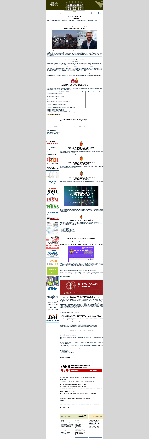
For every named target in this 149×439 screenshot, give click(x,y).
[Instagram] (98, 13)
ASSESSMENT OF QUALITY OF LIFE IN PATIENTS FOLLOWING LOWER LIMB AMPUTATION (74, 395)
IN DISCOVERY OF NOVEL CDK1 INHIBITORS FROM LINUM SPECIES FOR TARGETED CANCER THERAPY (78, 393)
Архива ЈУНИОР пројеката (65, 430)
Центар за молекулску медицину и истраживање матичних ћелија (67, 426)
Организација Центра (78, 426)
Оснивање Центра (78, 425)
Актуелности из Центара (65, 433)
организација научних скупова (80, 434)
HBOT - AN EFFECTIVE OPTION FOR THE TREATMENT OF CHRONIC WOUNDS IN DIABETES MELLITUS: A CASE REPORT (79, 404)
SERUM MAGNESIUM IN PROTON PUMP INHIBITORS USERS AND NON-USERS (73, 384)
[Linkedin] (100, 13)
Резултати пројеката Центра (80, 430)
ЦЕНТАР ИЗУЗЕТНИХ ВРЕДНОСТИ (81, 416)
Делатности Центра (78, 427)
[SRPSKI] (90, 13)
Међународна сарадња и (79, 433)
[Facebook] (96, 13)
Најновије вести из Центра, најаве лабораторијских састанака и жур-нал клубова (81, 422)
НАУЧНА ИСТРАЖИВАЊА (67, 416)
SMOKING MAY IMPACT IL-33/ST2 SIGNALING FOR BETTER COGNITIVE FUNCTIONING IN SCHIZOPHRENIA (77, 377)
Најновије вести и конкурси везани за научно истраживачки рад (67, 422)
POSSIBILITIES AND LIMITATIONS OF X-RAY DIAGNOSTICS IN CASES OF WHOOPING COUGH (75, 398)
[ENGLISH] (93, 13)
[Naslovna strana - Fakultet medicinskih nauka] (74, 6)
